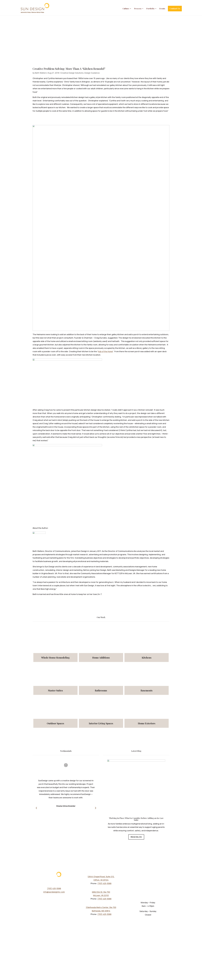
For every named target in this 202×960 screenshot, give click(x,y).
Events (162, 8)
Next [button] (95, 808)
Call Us (153, 947)
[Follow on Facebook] (45, 897)
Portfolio (150, 8)
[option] (66, 788)
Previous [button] (36, 808)
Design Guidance (92, 73)
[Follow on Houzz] (50, 897)
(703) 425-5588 (54, 888)
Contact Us (175, 8)
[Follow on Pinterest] (58, 897)
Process (138, 8)
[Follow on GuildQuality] (54, 897)
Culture (126, 8)
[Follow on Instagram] (62, 897)
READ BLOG (136, 836)
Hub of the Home (105, 351)
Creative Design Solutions (71, 73)
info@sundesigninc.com (54, 892)
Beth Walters (41, 73)
